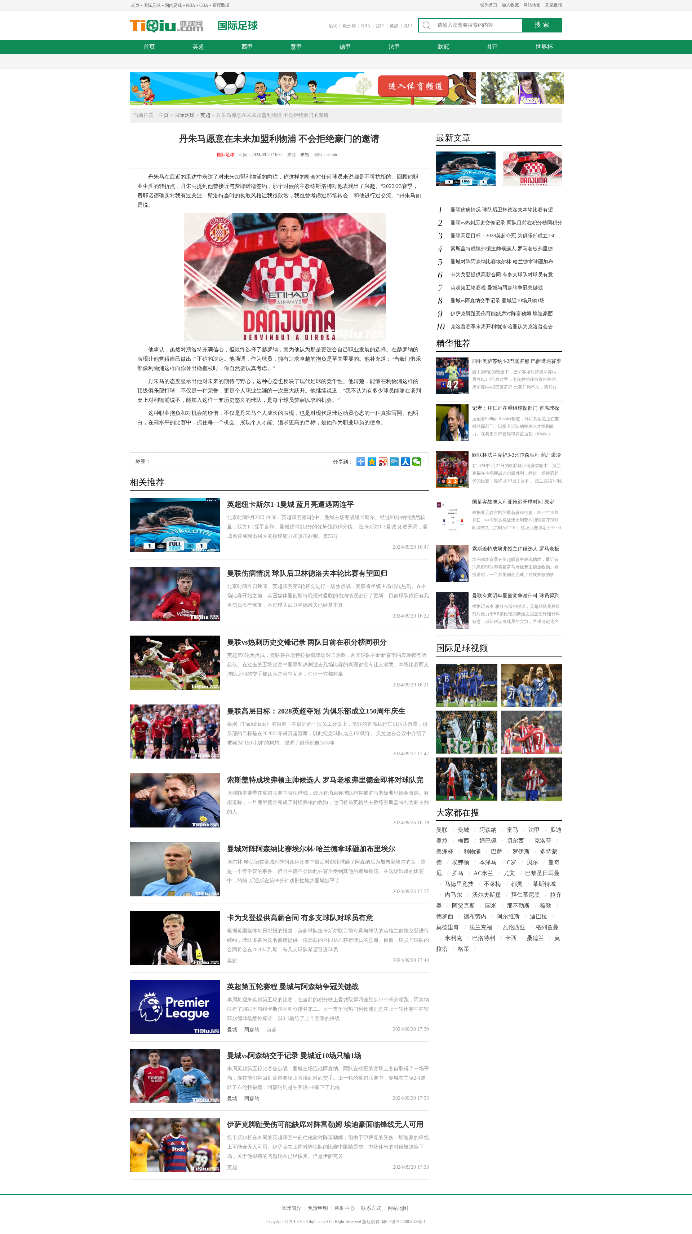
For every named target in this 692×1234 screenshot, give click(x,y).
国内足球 (173, 5)
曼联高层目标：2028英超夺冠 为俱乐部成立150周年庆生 (316, 711)
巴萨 (496, 851)
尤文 (509, 873)
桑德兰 (535, 938)
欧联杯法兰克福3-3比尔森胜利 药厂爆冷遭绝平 (516, 455)
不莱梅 (492, 884)
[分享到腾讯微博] (394, 461)
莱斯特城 (544, 884)
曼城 (232, 1029)
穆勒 (545, 906)
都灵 (517, 884)
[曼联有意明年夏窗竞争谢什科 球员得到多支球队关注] (452, 610)
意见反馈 (553, 5)
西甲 (380, 25)
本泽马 (488, 862)
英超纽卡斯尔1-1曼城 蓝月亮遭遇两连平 (290, 504)
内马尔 (453, 895)
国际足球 (152, 5)
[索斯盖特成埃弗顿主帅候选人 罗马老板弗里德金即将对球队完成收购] (452, 563)
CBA (203, 5)
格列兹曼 (547, 927)
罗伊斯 (521, 851)
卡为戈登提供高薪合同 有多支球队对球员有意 (300, 918)
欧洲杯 (349, 25)
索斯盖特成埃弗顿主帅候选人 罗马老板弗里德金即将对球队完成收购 (527, 248)
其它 (492, 47)
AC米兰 (483, 873)
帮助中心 (344, 1208)
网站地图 (532, 5)
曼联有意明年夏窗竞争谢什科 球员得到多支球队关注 (515, 596)
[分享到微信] (416, 461)
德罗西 (444, 916)
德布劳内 (475, 916)
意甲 (408, 25)
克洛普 (542, 841)
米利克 (453, 938)
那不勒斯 (518, 906)
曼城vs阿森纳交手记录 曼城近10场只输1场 (294, 1055)
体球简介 (291, 1208)
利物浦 (472, 851)
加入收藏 (510, 5)
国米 (491, 906)
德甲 (345, 47)
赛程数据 (221, 5)
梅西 (463, 841)
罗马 (457, 873)
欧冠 (443, 47)
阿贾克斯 (463, 906)
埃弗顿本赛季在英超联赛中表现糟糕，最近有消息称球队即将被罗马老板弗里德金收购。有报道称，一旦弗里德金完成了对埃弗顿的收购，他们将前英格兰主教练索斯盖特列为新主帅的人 (515, 574)
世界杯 (544, 47)
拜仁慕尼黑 (525, 895)
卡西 (511, 938)
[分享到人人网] (405, 461)
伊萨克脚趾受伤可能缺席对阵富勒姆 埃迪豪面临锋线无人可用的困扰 (527, 313)
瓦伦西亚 (513, 927)
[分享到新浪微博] (383, 461)
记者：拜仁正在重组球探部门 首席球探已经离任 (515, 408)
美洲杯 (444, 851)
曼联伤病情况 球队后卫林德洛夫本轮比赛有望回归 (307, 573)
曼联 (442, 830)
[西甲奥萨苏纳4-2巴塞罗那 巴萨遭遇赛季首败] (452, 375)
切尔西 (515, 841)
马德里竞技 (459, 884)
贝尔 (532, 862)
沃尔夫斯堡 (486, 895)
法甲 (394, 47)
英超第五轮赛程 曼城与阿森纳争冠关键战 (293, 987)
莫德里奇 (447, 927)
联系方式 (371, 1208)
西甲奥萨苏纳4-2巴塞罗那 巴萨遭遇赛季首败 (516, 362)
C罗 (511, 862)
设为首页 (488, 5)
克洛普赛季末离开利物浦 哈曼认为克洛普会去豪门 (507, 326)
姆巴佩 (488, 841)
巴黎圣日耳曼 (542, 873)
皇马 (512, 830)
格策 (463, 949)
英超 (394, 25)
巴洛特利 (483, 938)
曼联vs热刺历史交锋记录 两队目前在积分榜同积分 (307, 642)
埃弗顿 (460, 862)
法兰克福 (480, 927)
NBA (190, 5)
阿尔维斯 (508, 916)
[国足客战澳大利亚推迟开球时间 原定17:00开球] (452, 516)
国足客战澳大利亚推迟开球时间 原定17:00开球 (513, 502)
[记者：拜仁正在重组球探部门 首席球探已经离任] (452, 422)
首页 (135, 5)
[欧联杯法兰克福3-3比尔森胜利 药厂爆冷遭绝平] (452, 469)
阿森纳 (252, 1029)
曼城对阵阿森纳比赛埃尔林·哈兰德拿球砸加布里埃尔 (311, 849)
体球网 (167, 26)
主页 (164, 115)
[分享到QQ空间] (372, 461)
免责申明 (318, 1208)
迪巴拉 (538, 916)
